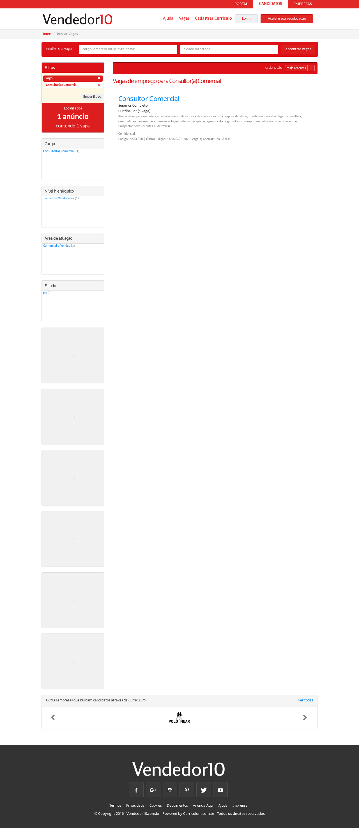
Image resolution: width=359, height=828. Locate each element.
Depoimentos (177, 805)
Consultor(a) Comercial (61, 151)
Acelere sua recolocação (287, 19)
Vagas (184, 18)
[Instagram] (170, 788)
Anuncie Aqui (203, 805)
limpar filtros (92, 97)
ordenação (273, 68)
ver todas (305, 700)
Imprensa (240, 805)
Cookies (155, 805)
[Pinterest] (187, 788)
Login (246, 19)
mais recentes (296, 68)
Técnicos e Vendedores (61, 198)
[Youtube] (220, 788)
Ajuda (168, 18)
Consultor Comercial (148, 98)
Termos (115, 805)
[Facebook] (136, 788)
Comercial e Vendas (59, 246)
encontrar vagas (298, 49)
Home (46, 34)
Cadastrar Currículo (213, 18)
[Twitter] (204, 788)
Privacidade (135, 805)
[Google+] (153, 788)
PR (47, 293)
